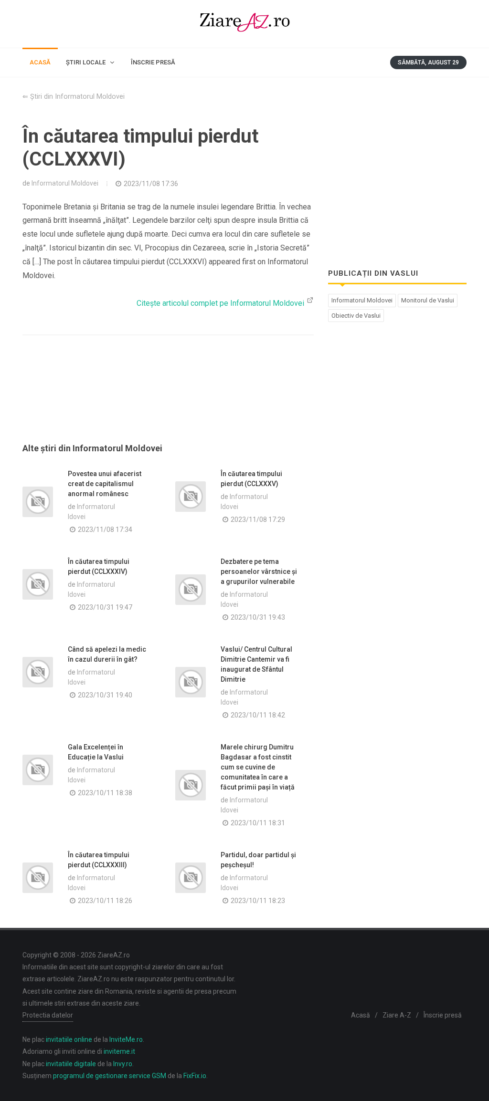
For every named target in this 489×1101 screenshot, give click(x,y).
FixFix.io (194, 1076)
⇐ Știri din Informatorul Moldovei (73, 97)
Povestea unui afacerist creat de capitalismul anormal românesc (104, 484)
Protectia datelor (47, 1015)
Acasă (360, 1015)
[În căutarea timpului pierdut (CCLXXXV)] (190, 496)
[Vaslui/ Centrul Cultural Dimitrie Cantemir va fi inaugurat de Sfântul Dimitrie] (190, 682)
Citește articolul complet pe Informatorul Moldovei (221, 303)
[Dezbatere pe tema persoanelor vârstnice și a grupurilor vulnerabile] (190, 589)
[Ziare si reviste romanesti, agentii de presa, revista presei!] (244, 24)
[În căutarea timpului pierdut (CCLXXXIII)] (37, 877)
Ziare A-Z (397, 1015)
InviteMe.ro (126, 1039)
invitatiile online (69, 1039)
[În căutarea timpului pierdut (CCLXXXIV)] (37, 584)
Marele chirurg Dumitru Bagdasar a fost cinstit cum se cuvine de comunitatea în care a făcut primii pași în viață (258, 767)
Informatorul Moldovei (65, 183)
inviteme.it (119, 1051)
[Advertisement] (168, 400)
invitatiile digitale (71, 1064)
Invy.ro (122, 1064)
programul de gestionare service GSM (109, 1076)
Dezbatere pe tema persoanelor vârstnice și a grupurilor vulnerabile (259, 571)
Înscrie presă (443, 1015)
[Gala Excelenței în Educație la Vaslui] (37, 770)
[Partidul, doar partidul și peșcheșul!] (190, 877)
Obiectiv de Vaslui (356, 315)
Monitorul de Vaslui (427, 300)
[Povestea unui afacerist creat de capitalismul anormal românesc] (37, 502)
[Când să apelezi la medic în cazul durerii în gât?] (37, 672)
